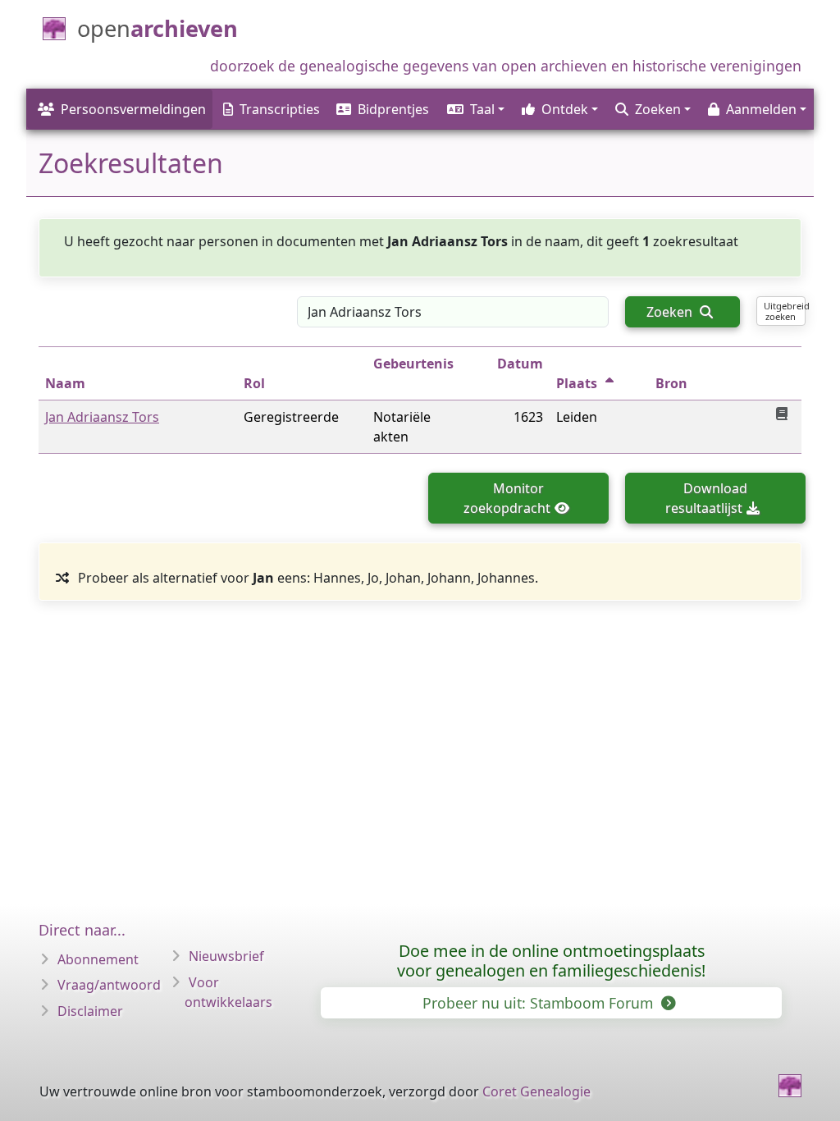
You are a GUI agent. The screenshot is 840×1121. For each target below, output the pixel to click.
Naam (65, 383)
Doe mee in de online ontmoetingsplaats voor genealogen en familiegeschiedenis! (551, 960)
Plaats (576, 383)
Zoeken (671, 312)
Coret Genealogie (536, 1091)
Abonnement (98, 959)
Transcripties (280, 109)
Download (706, 498)
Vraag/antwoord (109, 985)
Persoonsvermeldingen (133, 109)
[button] (474, 109)
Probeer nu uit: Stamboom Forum (539, 1003)
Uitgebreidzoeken (785, 311)
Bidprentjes (393, 109)
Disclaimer (90, 1011)
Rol (254, 383)
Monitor (506, 498)
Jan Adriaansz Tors (102, 417)
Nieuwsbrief (226, 956)
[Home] (789, 1085)
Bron (671, 383)
